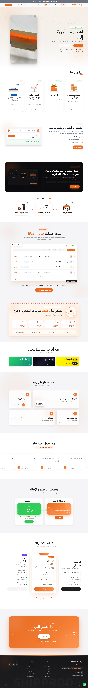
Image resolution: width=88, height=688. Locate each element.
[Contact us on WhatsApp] (84, 684)
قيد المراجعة (62, 238)
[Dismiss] (4, 1)
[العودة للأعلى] (6, 685)
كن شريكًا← (74, 174)
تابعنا (75, 351)
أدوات (34, 5)
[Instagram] (9, 664)
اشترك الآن (44, 577)
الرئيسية (62, 5)
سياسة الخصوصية (30, 676)
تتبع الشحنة (47, 669)
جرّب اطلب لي (77, 135)
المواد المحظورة (31, 666)
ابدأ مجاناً (72, 577)
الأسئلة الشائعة (31, 664)
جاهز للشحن (71, 238)
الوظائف (48, 674)
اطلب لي (47, 5)
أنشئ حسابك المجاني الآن (45, 278)
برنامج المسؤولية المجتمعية (28, 669)
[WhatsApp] (17, 664)
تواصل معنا (31, 671)
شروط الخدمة (31, 674)
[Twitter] (13, 664)
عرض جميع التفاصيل (45, 587)
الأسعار (48, 671)
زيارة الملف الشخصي (68, 351)
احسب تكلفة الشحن (64, 40)
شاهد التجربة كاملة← (33, 171)
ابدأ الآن (59, 505)
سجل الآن (30, 509)
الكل (54, 238)
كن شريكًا (40, 5)
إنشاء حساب (8, 4)
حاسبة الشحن (55, 5)
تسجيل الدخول (15, 4)
